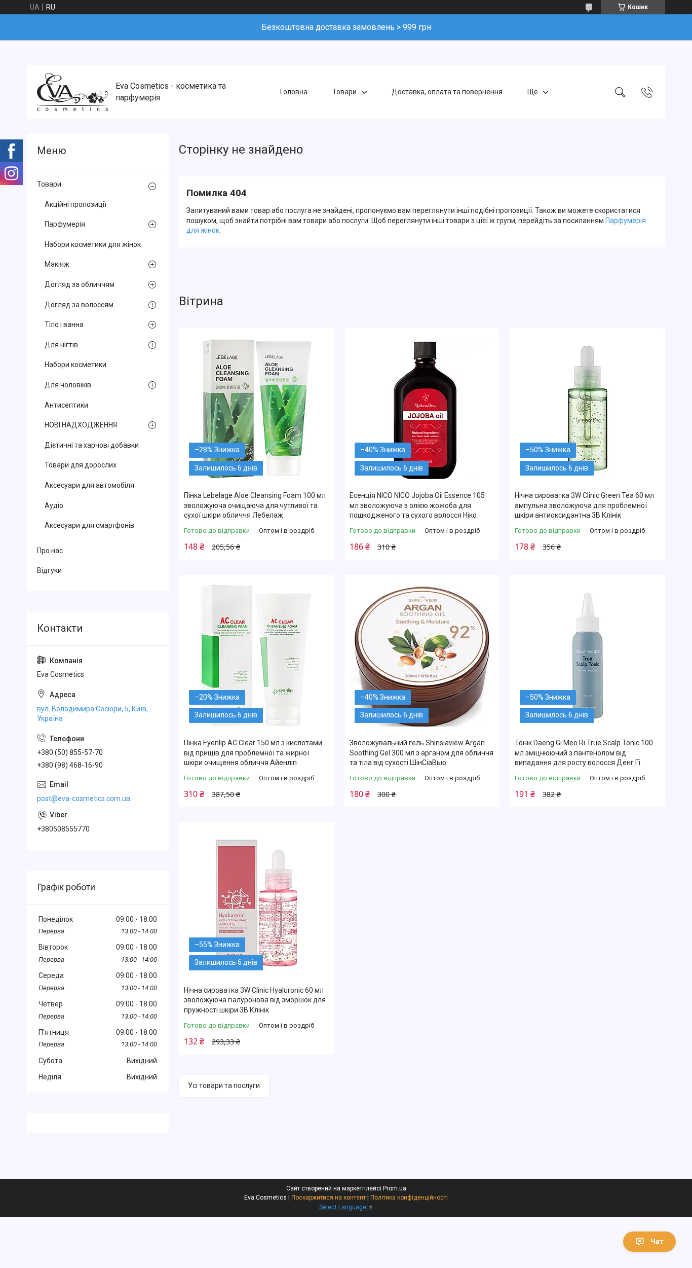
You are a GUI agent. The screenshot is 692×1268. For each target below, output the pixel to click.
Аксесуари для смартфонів (89, 525)
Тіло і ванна (64, 324)
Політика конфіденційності (409, 1197)
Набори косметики (75, 364)
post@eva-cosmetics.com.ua (83, 798)
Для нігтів (61, 345)
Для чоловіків (68, 385)
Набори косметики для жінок (93, 244)
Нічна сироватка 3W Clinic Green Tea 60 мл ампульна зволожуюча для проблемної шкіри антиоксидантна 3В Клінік (584, 505)
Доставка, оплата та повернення (447, 92)
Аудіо (54, 505)
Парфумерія (65, 224)
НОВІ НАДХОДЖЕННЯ (81, 425)
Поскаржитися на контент (328, 1197)
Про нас (50, 551)
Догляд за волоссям (79, 305)
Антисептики (66, 405)
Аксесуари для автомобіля (89, 485)
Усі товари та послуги (224, 1085)
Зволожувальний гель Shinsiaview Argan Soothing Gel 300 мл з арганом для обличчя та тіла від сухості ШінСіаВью (421, 753)
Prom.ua (394, 1188)
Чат (657, 1242)
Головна (293, 92)
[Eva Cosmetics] (72, 92)
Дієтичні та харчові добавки (92, 445)
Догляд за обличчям (79, 284)
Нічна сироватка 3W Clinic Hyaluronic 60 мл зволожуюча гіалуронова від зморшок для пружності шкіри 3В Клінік (255, 1000)
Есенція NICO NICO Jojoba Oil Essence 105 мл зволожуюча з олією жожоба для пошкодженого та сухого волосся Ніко (417, 505)
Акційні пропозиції (75, 204)
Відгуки (49, 570)
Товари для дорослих (81, 465)
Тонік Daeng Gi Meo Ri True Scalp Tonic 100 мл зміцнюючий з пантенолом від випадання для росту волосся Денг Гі (584, 753)
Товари (344, 92)
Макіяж (57, 264)
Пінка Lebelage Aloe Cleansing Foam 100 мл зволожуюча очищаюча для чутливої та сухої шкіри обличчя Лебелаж (255, 505)
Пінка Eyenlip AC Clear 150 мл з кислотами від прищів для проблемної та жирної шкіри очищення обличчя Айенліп (253, 753)
